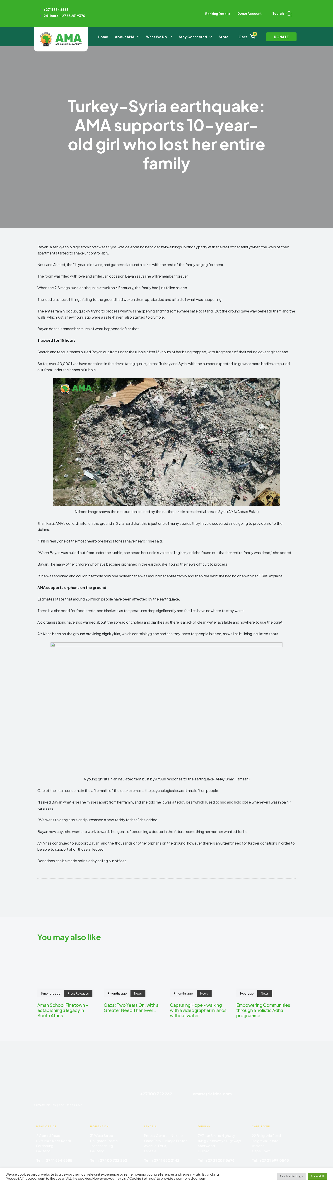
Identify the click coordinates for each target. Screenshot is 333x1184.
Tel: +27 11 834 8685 (54, 1160)
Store (223, 36)
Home (103, 36)
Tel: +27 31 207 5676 (216, 1160)
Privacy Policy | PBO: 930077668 (58, 1105)
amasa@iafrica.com (212, 1093)
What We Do (156, 36)
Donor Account (249, 13)
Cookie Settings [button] (291, 1176)
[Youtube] (293, 1100)
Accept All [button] (318, 1176)
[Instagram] (272, 1087)
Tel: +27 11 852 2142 (161, 1160)
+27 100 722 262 (156, 1093)
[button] (282, 13)
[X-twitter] (293, 1087)
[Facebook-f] (251, 1087)
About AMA (125, 36)
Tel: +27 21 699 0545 (270, 1160)
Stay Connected (193, 36)
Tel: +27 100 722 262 (108, 1160)
